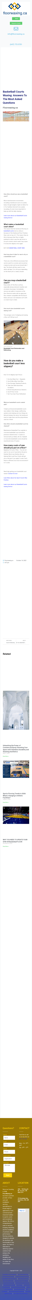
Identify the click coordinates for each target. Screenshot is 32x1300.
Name (5, 1134)
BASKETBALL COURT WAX (17, 248)
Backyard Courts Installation (21, 1281)
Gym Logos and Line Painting (20, 1293)
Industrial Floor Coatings (9, 1285)
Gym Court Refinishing (23, 1274)
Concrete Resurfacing (8, 1283)
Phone (5, 1148)
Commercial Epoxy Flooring (22, 1276)
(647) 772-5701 (16, 44)
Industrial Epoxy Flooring (8, 1276)
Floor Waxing (19, 1285)
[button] (16, 18)
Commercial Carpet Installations (16, 1291)
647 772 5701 (23, 1139)
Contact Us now (13, 473)
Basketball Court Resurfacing (9, 1278)
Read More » (6, 756)
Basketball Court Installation (10, 1274)
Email (4, 1142)
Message (6, 1163)
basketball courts (9, 231)
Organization (7, 1156)
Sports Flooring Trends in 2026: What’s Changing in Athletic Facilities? (14, 796)
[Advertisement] (16, 72)
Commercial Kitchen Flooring (18, 1287)
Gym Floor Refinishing (8, 1281)
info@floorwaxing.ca (16, 34)
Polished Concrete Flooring (22, 1283)
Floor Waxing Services (23, 1278)
